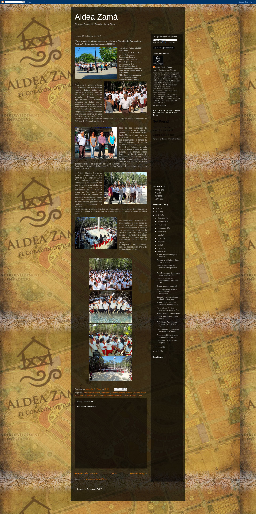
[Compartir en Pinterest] (125, 389)
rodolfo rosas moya (129, 395)
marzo (160, 248)
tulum (139, 395)
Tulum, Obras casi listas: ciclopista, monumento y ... (168, 303)
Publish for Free (174, 139)
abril (159, 245)
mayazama (89, 395)
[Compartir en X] (120, 389)
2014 (157, 208)
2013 (157, 212)
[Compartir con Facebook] (123, 389)
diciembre (162, 218)
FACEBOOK (159, 190)
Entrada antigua (138, 473)
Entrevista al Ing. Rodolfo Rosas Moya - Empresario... (167, 292)
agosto (160, 232)
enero (160, 347)
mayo (160, 242)
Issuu (164, 139)
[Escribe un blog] (118, 389)
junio (160, 238)
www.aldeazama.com (161, 95)
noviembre (162, 221)
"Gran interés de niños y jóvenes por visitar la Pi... (168, 309)
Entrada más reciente (86, 473)
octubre (161, 225)
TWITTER (159, 196)
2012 (157, 215)
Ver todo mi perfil (159, 106)
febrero (160, 252)
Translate (171, 43)
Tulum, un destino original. (167, 286)
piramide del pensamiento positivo (107, 395)
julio (159, 235)
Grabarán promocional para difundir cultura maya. (167, 298)
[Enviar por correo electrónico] (115, 389)
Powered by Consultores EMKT (89, 489)
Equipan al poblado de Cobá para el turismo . (168, 261)
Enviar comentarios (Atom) (96, 479)
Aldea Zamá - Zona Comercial (168, 313)
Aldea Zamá (96, 16)
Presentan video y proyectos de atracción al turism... (168, 331)
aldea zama (105, 393)
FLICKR (158, 193)
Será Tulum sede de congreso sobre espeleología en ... (168, 274)
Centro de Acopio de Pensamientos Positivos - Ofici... (168, 281)
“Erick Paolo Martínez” (91, 393)
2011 (157, 351)
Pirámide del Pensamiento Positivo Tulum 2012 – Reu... (167, 324)
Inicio (113, 473)
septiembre (162, 228)
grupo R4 (129, 393)
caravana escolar (118, 393)
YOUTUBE (159, 199)
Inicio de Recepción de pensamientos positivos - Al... (167, 268)
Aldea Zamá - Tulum (163, 67)
